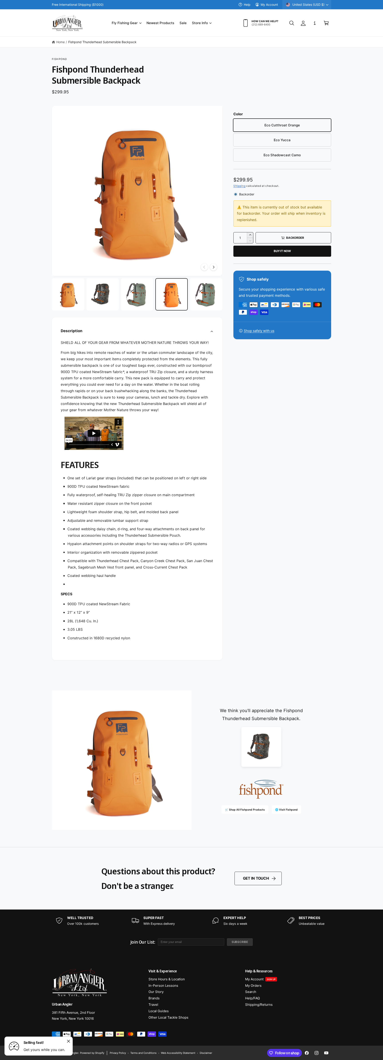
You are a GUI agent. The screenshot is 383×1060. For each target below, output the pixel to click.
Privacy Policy (118, 1052)
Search (250, 992)
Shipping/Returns (259, 1004)
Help (247, 4)
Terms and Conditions (143, 1052)
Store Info (200, 23)
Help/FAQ (252, 998)
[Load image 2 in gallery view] (102, 294)
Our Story (156, 992)
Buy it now (282, 251)
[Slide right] (213, 267)
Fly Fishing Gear (125, 23)
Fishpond (59, 59)
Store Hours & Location (167, 979)
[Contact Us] (314, 23)
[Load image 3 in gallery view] (137, 294)
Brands (154, 998)
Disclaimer (206, 1052)
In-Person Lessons (163, 985)
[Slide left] (204, 267)
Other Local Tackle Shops (168, 1017)
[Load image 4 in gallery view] (171, 294)
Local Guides (159, 1011)
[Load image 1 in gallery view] (68, 294)
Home (60, 42)
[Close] (68, 1041)
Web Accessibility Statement (178, 1052)
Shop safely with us (259, 331)
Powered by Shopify (92, 1052)
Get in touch (256, 878)
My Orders (253, 985)
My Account (269, 4)
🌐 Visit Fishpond (286, 809)
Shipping (239, 185)
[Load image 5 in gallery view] (206, 294)
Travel (153, 1004)
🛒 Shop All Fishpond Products (245, 809)
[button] (126, 23)
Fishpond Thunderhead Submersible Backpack (102, 42)
